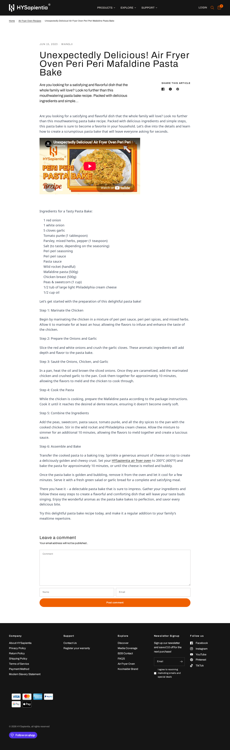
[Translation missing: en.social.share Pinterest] (178, 89)
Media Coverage (127, 648)
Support (148, 7)
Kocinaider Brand (128, 669)
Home (12, 21)
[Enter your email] (181, 661)
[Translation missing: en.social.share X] (171, 89)
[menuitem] (106, 8)
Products (104, 7)
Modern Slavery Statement (24, 674)
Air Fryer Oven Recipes (30, 21)
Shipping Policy (18, 658)
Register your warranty (76, 648)
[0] (218, 7)
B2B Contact (125, 653)
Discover (123, 643)
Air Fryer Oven (126, 663)
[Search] (212, 7)
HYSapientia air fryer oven (131, 460)
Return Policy (17, 653)
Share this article (176, 83)
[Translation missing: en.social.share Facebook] (164, 89)
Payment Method (19, 669)
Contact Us (70, 643)
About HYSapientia (20, 643)
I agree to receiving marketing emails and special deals (169, 673)
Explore (127, 7)
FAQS (121, 658)
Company (15, 636)
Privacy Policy (17, 648)
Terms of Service (19, 663)
